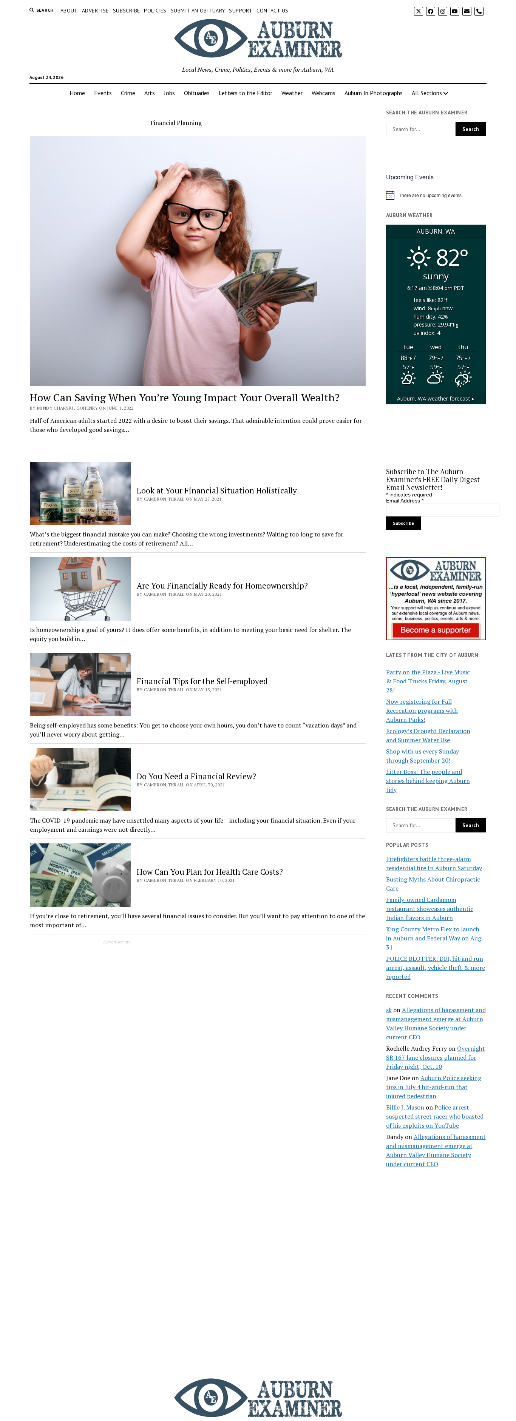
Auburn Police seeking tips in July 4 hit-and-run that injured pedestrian (433, 1087)
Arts (149, 93)
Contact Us (272, 10)
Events (103, 93)
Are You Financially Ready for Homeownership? (222, 585)
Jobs (169, 93)
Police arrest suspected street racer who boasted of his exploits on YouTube (435, 1116)
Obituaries (197, 93)
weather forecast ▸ (435, 398)
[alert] (436, 195)
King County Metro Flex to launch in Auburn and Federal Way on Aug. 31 (434, 938)
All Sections (427, 93)
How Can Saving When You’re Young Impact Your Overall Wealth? (185, 397)
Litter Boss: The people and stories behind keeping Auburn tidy (428, 781)
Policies (155, 10)
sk (389, 1010)
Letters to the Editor (245, 93)
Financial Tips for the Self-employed (202, 681)
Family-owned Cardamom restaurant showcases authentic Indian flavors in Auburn (429, 908)
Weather (292, 93)
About (69, 10)
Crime (128, 93)
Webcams (323, 93)
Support (240, 10)
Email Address (404, 501)
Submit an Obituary (198, 10)
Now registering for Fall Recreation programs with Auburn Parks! (422, 710)
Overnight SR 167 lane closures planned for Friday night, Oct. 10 (435, 1057)
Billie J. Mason (405, 1107)
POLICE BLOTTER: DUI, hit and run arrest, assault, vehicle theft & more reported (435, 967)
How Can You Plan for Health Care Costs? (210, 871)
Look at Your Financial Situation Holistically (217, 490)
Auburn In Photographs (374, 93)
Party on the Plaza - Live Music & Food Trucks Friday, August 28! (428, 681)
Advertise (95, 10)
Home (77, 93)
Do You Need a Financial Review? (196, 776)
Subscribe (126, 10)
